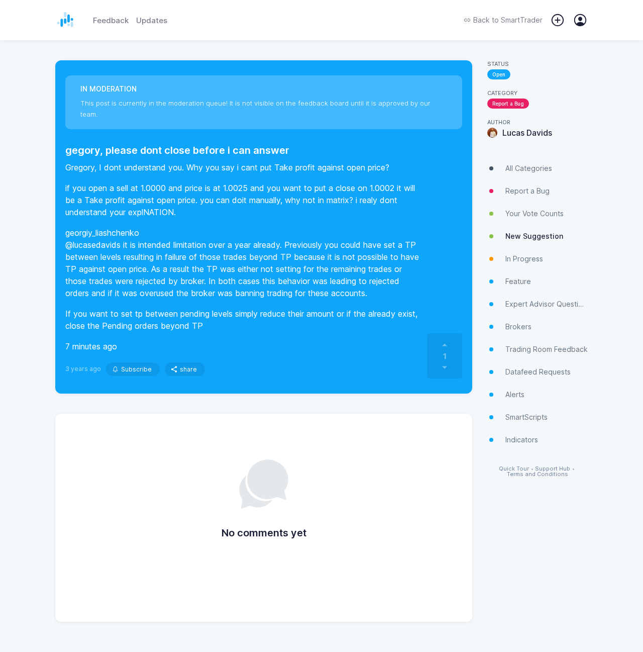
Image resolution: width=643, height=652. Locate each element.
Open (498, 74)
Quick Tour (514, 469)
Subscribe (136, 369)
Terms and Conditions (537, 474)
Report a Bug (508, 104)
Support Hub (552, 469)
